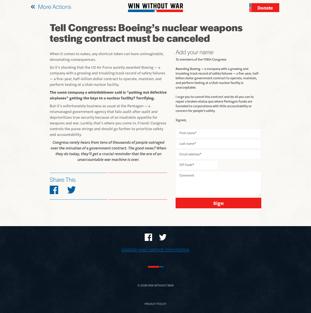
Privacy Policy (155, 304)
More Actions (54, 6)
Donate (265, 7)
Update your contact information (155, 249)
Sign (218, 202)
